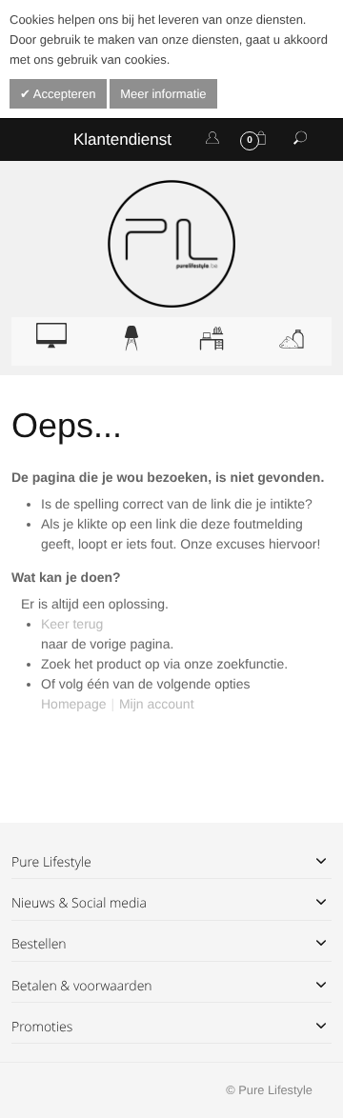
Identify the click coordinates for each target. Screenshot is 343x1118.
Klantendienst (122, 139)
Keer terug (72, 623)
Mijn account (156, 703)
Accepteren (63, 94)
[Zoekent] (300, 139)
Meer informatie (163, 94)
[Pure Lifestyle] (171, 244)
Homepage (74, 703)
